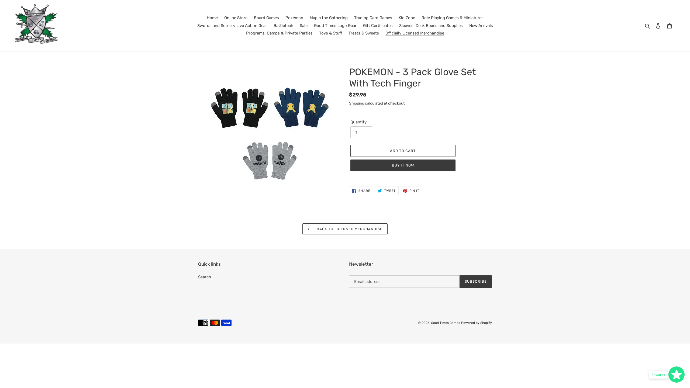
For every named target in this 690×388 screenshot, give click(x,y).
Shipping (356, 103)
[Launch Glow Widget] (676, 374)
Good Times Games (445, 323)
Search (204, 277)
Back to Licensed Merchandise (349, 229)
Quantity (358, 122)
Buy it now (403, 165)
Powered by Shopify (476, 323)
